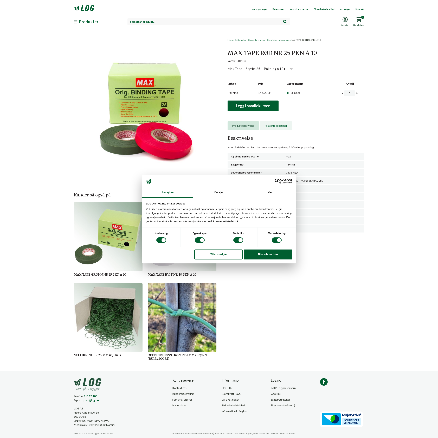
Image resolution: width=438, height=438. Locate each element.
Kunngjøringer (259, 9)
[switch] (200, 240)
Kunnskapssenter (299, 9)
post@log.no (91, 400)
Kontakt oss (179, 387)
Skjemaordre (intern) (283, 405)
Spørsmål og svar (182, 399)
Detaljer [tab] (219, 192)
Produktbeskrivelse (243, 125)
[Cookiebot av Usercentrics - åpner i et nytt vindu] (277, 181)
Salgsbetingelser (280, 399)
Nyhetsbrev (179, 405)
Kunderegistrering (183, 393)
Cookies (276, 393)
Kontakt (359, 9)
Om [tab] (270, 192)
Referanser (278, 9)
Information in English (234, 411)
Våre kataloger (230, 399)
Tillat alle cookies (268, 254)
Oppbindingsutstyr (256, 40)
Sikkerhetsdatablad (324, 9)
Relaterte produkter (276, 125)
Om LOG (227, 387)
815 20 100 (90, 396)
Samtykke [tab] (168, 192)
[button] (145, 70)
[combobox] (208, 21)
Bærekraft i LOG (231, 393)
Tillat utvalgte (218, 254)
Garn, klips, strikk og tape (278, 40)
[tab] (243, 125)
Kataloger (345, 9)
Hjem (230, 40)
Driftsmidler (240, 40)
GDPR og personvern (283, 387)
